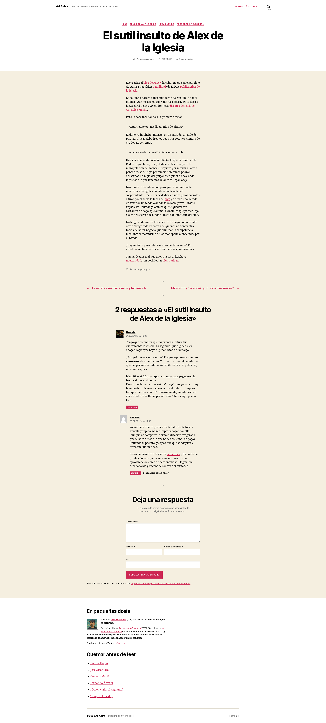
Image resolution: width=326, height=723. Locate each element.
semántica (173, 454)
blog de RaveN (153, 83)
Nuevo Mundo (166, 24)
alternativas (170, 260)
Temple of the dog (101, 696)
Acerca (239, 6)
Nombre (130, 547)
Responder (132, 407)
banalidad (159, 86)
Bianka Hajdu (99, 663)
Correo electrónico (173, 547)
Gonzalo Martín (100, 676)
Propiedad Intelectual (190, 24)
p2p (167, 199)
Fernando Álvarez (101, 683)
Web (128, 559)
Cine (124, 24)
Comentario (132, 522)
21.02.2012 (166, 59)
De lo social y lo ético (143, 24)
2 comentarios (186, 59)
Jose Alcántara (147, 59)
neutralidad (133, 260)
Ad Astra (62, 6)
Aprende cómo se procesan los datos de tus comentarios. (160, 583)
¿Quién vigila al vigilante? (106, 689)
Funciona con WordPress (121, 715)
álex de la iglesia (137, 269)
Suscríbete (251, 6)
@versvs (120, 643)
